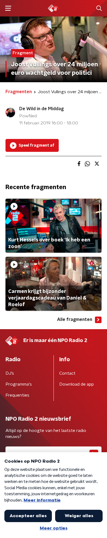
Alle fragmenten (74, 319)
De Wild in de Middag (41, 109)
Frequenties (17, 395)
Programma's (18, 384)
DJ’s (9, 373)
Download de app (76, 384)
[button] (8, 8)
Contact (67, 373)
